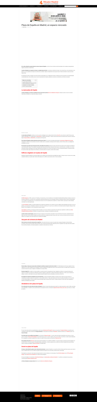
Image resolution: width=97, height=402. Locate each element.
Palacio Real (39, 136)
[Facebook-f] (72, 395)
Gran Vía (32, 340)
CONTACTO (22, 395)
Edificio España (25, 197)
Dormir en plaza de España (27, 86)
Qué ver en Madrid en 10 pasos (53, 92)
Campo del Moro (27, 137)
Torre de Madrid (25, 204)
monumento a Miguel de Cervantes (66, 140)
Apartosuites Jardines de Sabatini (51, 357)
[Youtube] (74, 395)
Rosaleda (55, 331)
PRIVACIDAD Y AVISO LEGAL (26, 397)
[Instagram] (76, 395)
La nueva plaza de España (27, 81)
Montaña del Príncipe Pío (48, 330)
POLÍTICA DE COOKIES (25, 399)
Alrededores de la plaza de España (28, 85)
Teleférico (68, 331)
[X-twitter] (70, 395)
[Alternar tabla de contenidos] (35, 80)
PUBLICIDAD (22, 396)
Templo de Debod (64, 330)
